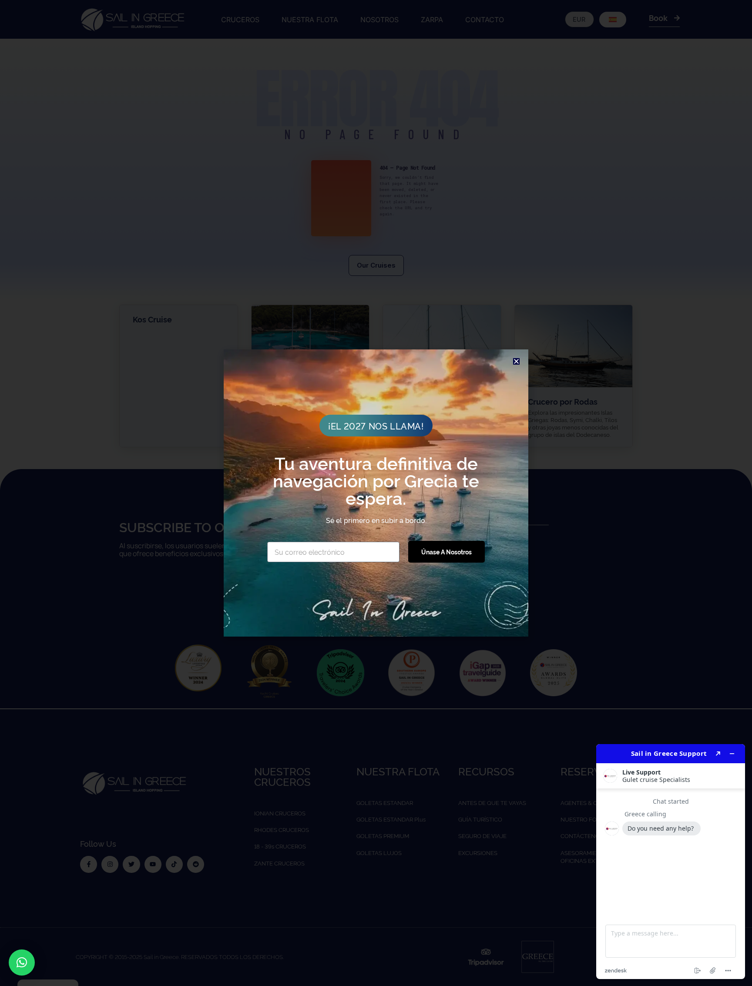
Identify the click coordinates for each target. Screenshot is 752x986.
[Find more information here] (670, 861)
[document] (376, 493)
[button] (22, 962)
